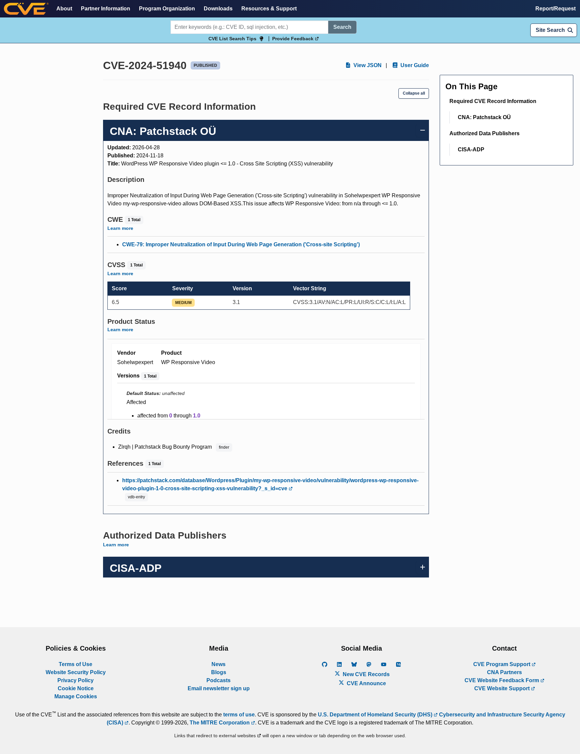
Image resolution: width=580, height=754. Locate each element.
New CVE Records (365, 674)
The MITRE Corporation (220, 722)
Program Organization (167, 8)
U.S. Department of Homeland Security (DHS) (376, 714)
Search (342, 27)
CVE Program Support (502, 664)
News (218, 664)
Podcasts (218, 680)
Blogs (218, 672)
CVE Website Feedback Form (502, 680)
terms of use (239, 714)
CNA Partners (504, 672)
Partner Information (105, 8)
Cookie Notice (76, 688)
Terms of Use (75, 664)
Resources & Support (269, 8)
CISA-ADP (471, 149)
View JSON (367, 65)
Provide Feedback (293, 38)
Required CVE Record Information (492, 101)
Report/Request (555, 8)
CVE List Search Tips (232, 38)
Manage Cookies (75, 696)
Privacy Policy (75, 680)
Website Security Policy (76, 672)
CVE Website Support (502, 688)
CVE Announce (365, 683)
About (64, 8)
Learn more (120, 228)
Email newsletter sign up (219, 688)
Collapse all (414, 93)
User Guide (414, 65)
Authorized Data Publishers (484, 133)
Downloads (218, 8)
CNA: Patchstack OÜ (484, 117)
